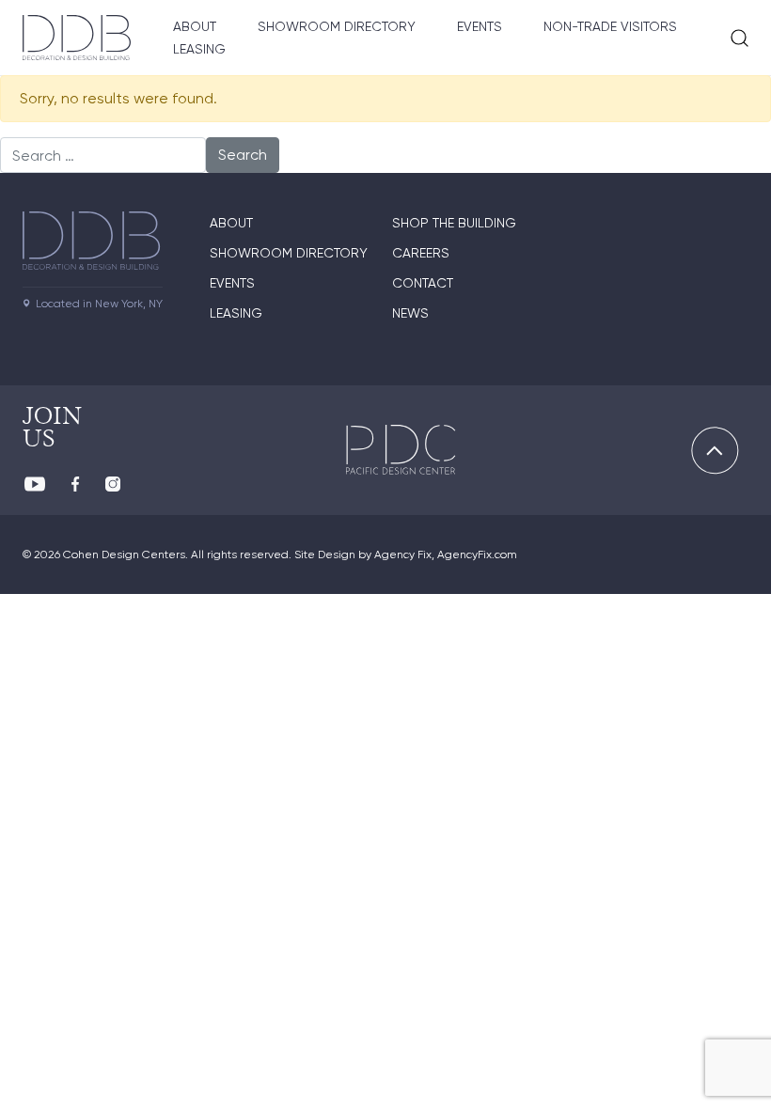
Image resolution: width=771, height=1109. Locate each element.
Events (479, 26)
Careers (420, 252)
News (410, 312)
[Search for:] (103, 155)
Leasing (199, 48)
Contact (422, 282)
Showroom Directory (337, 26)
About (194, 26)
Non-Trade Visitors (610, 26)
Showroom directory (289, 252)
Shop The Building (454, 222)
